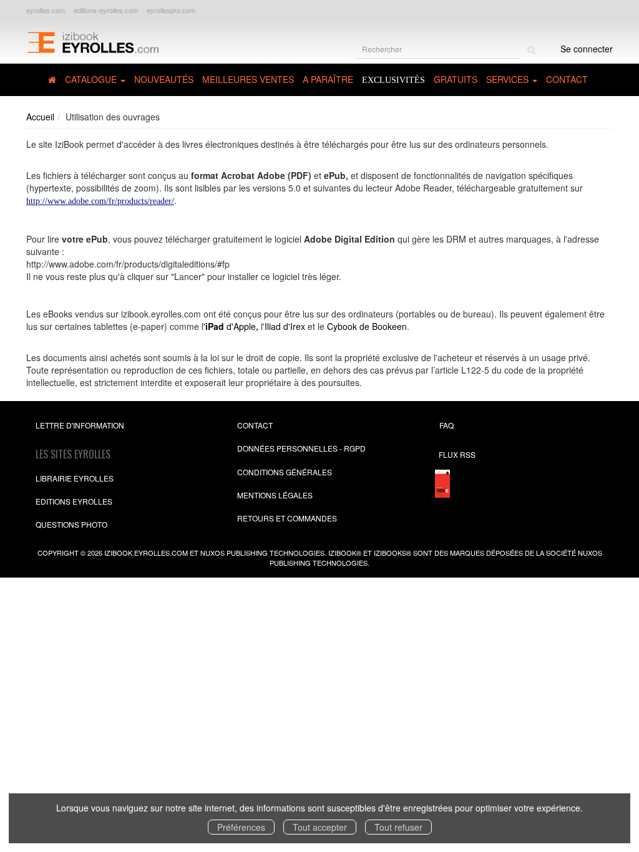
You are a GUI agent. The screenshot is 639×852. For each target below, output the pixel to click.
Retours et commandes (287, 518)
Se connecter (586, 48)
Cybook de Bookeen (367, 326)
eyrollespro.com (171, 10)
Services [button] (508, 79)
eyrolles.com (45, 10)
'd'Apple (229, 326)
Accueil (40, 116)
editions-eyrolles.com (106, 10)
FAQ (446, 425)
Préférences (241, 827)
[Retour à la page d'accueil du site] (92, 41)
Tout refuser (398, 827)
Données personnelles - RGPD (301, 448)
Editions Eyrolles (74, 501)
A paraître (328, 79)
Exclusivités (393, 80)
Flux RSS (457, 454)
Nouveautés (163, 79)
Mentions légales (275, 495)
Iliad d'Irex (285, 326)
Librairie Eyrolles (75, 478)
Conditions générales (284, 472)
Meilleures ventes (248, 79)
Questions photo (71, 524)
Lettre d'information (80, 425)
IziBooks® (392, 553)
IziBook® (344, 553)
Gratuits (455, 79)
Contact (567, 79)
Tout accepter (320, 827)
